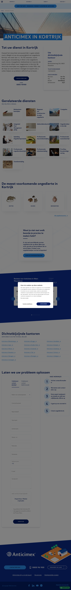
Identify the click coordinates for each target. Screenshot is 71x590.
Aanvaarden (43, 303)
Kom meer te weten (24, 298)
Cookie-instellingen (27, 303)
